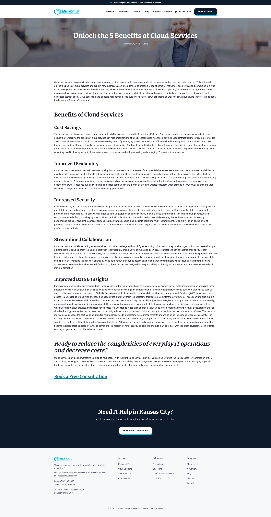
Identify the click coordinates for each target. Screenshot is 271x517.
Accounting (158, 464)
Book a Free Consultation (135, 430)
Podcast (156, 11)
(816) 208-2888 (67, 481)
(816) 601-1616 (69, 484)
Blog (147, 11)
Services (110, 11)
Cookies (159, 509)
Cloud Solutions (125, 469)
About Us (191, 464)
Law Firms (157, 469)
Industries (124, 11)
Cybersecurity (124, 478)
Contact (168, 11)
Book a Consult (205, 11)
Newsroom (192, 469)
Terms (152, 509)
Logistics (157, 478)
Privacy (145, 509)
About (137, 11)
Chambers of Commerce (163, 473)
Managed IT (123, 464)
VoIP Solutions (124, 473)
